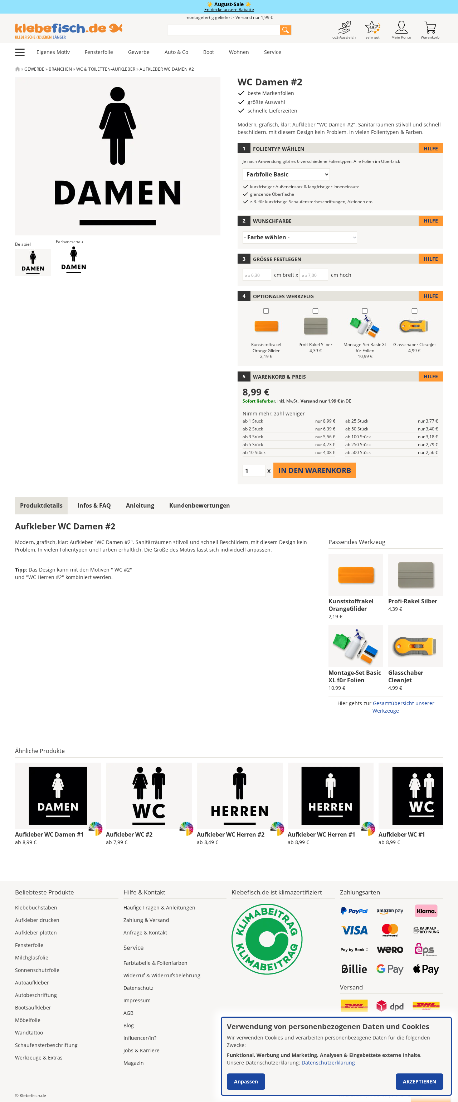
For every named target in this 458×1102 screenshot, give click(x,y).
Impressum (137, 1000)
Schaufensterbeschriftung (46, 1045)
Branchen (60, 69)
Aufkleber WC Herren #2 (230, 834)
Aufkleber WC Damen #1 (49, 834)
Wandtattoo (29, 1032)
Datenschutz (138, 987)
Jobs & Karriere (141, 1050)
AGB (128, 1012)
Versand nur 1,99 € (326, 401)
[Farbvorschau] (74, 259)
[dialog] (336, 1056)
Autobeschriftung (36, 995)
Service (272, 52)
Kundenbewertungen (199, 505)
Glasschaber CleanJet (405, 676)
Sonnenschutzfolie (37, 970)
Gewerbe (139, 52)
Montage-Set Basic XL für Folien (354, 676)
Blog (128, 1025)
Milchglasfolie (31, 957)
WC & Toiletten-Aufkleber (105, 69)
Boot (208, 52)
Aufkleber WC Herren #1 (321, 834)
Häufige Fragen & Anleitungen (159, 907)
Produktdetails (41, 505)
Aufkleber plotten (36, 932)
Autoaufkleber (32, 982)
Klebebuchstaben (36, 907)
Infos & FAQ (94, 505)
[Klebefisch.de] (86, 31)
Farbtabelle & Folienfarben (155, 962)
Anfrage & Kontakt (145, 932)
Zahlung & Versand (146, 920)
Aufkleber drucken (37, 920)
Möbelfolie (27, 1020)
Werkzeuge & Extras (39, 1057)
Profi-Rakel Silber (412, 601)
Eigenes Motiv (53, 52)
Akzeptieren (419, 1081)
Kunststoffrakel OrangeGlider (351, 605)
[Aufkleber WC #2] (149, 796)
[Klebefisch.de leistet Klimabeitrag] (283, 939)
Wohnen (239, 52)
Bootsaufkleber (33, 1007)
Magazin (133, 1062)
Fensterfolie (99, 52)
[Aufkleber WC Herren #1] (331, 796)
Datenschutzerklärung (328, 1062)
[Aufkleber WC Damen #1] (58, 796)
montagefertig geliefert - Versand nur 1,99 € (229, 17)
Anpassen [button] (246, 1081)
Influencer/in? (139, 1037)
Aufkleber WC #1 (402, 834)
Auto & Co (176, 52)
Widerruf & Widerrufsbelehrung (161, 975)
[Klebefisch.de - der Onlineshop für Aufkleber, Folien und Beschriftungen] (17, 69)
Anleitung (140, 505)
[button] (33, 262)
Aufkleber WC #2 (129, 834)
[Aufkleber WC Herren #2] (240, 796)
